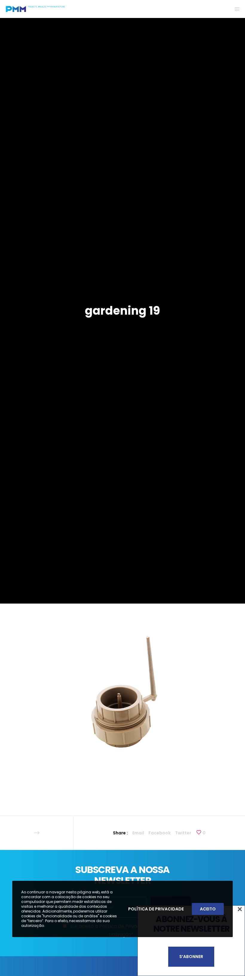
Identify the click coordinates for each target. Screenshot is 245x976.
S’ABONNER (191, 957)
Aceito (208, 909)
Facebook (159, 833)
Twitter (183, 833)
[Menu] (235, 9)
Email (138, 833)
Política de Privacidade (156, 909)
